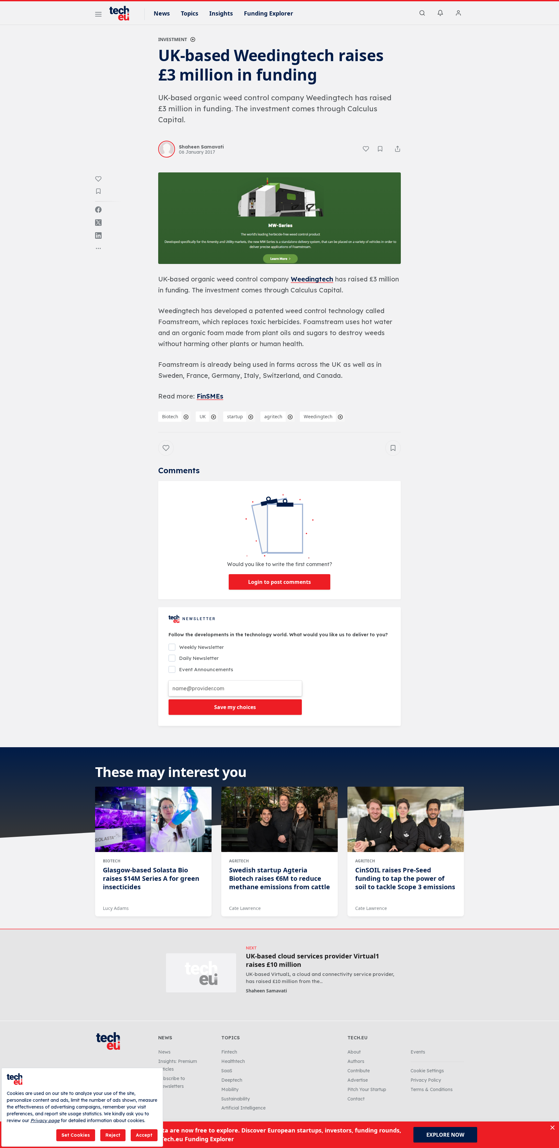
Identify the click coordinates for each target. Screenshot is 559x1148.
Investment (172, 39)
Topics (189, 13)
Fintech (229, 1052)
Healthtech (233, 1061)
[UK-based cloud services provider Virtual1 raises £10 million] (201, 972)
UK (203, 416)
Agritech (239, 861)
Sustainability (235, 1099)
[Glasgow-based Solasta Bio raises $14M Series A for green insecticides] (153, 819)
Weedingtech (312, 279)
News (162, 13)
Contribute (358, 1071)
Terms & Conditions (432, 1089)
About (354, 1052)
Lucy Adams (116, 908)
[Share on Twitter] (98, 222)
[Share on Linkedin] (98, 235)
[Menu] (98, 15)
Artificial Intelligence (243, 1108)
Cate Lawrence (245, 908)
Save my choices (235, 707)
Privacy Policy (426, 1080)
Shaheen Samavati (266, 991)
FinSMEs (210, 396)
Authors (355, 1061)
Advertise (357, 1080)
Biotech (170, 416)
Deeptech (231, 1080)
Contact (356, 1099)
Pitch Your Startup (366, 1089)
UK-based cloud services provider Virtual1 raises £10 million (312, 960)
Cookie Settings (427, 1071)
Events (418, 1052)
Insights (221, 13)
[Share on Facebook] (98, 209)
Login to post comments (279, 581)
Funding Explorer (268, 13)
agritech (273, 416)
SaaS (226, 1071)
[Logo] (122, 13)
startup (235, 416)
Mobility (229, 1089)
